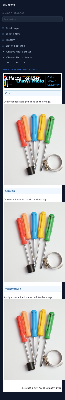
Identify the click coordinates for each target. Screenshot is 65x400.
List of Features (15, 45)
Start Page (12, 28)
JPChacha (9, 4)
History (10, 40)
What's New (13, 34)
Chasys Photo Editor (18, 51)
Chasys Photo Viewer (19, 57)
